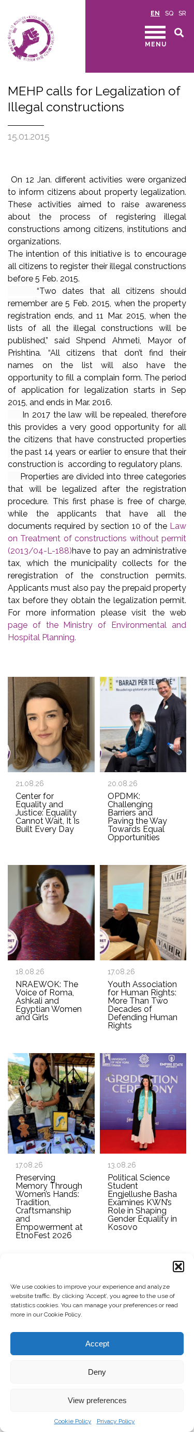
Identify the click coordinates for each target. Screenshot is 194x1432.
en (155, 13)
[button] (178, 1266)
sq (169, 13)
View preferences (97, 1400)
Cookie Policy (73, 1421)
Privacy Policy (116, 1421)
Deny (97, 1372)
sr (182, 13)
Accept (97, 1343)
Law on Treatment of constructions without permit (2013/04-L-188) (97, 538)
